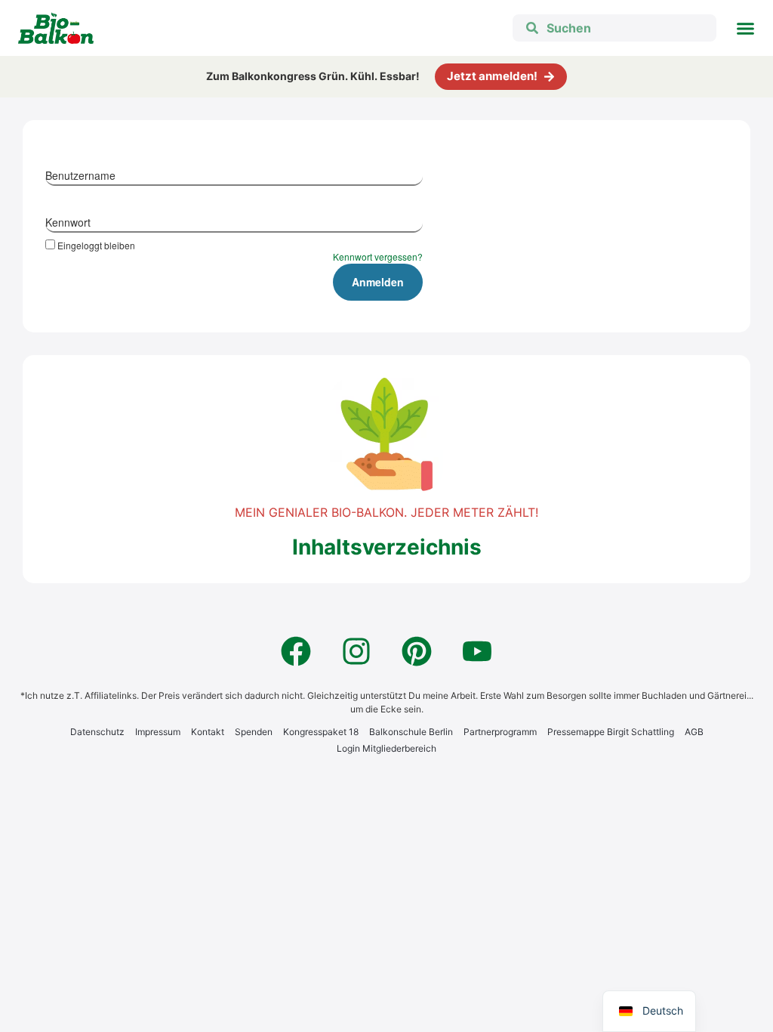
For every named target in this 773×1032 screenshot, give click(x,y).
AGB (694, 731)
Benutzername (80, 175)
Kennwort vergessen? (378, 256)
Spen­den (254, 731)
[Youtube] (477, 651)
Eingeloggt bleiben (96, 244)
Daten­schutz (97, 731)
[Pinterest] (416, 651)
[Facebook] (296, 651)
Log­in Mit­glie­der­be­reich (386, 748)
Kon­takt (207, 731)
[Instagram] (356, 651)
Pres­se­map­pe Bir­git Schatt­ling (610, 731)
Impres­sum (157, 731)
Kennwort (68, 222)
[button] (745, 28)
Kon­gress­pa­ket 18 (321, 731)
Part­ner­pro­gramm (500, 731)
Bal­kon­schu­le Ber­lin (411, 731)
